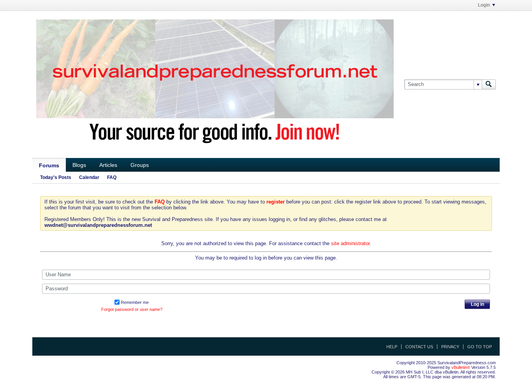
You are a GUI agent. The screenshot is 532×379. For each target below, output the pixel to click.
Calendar (89, 177)
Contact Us (419, 346)
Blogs (79, 165)
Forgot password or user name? (131, 309)
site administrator (350, 243)
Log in (477, 304)
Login (484, 5)
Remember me (135, 302)
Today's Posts (55, 177)
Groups (139, 165)
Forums (49, 165)
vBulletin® (460, 367)
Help (391, 346)
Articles (108, 165)
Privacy (450, 346)
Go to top (479, 346)
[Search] (489, 84)
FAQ (111, 177)
